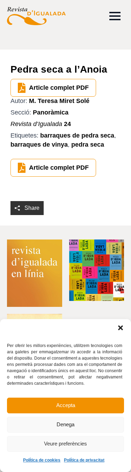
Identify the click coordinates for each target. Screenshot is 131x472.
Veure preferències (65, 444)
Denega (65, 424)
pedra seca (87, 144)
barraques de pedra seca (77, 135)
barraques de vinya (39, 144)
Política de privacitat (84, 460)
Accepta (65, 405)
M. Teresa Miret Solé (59, 100)
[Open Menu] (115, 16)
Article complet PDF (59, 87)
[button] (120, 327)
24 (40, 123)
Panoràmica (50, 112)
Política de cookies (41, 460)
